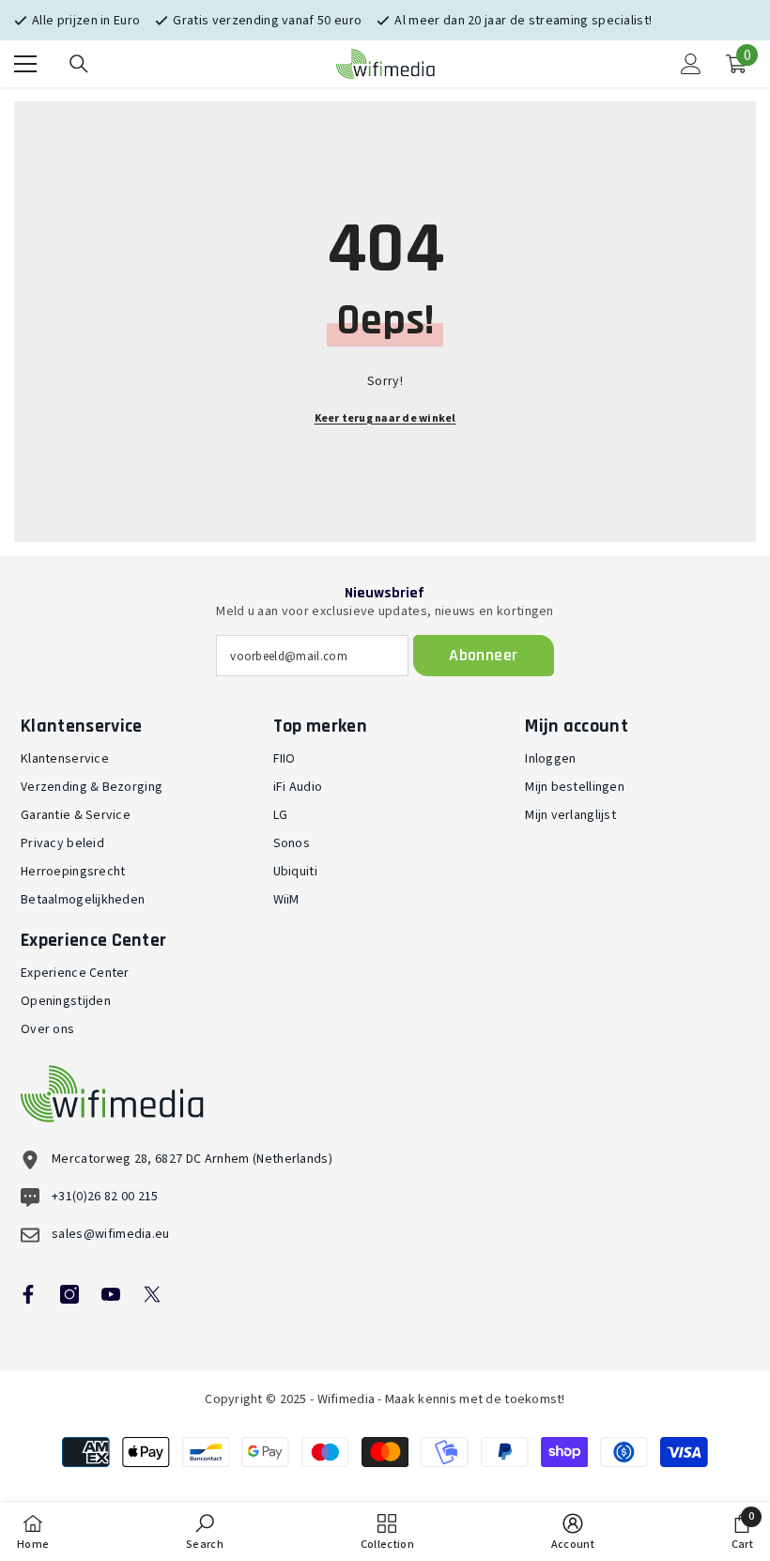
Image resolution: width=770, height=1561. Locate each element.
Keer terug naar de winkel (385, 418)
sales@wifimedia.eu (111, 1234)
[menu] (25, 64)
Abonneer (483, 655)
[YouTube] (111, 1294)
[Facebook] (28, 1294)
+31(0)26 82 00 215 (105, 1196)
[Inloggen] (691, 64)
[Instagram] (69, 1294)
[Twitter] (152, 1294)
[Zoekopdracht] (79, 64)
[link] (204, 1532)
